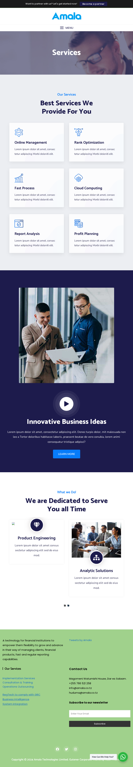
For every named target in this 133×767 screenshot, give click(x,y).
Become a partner (93, 4)
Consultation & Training (18, 682)
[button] (66, 27)
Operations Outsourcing (18, 686)
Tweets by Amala (80, 640)
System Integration (15, 704)
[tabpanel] (36, 542)
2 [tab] (68, 606)
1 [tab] (65, 606)
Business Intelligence (16, 699)
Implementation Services (19, 678)
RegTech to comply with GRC (21, 694)
